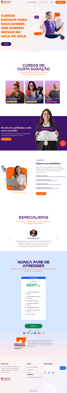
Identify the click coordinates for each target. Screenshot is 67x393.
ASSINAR (6, 44)
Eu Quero (6, 139)
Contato (29, 372)
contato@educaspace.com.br (34, 377)
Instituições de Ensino (32, 367)
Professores (30, 369)
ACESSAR (60, 2)
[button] (2, 92)
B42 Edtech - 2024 (33, 390)
